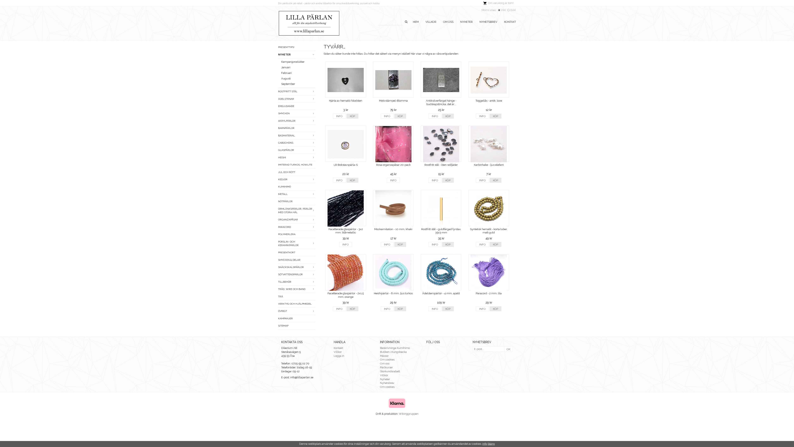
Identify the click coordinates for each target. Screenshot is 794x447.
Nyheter (466, 21)
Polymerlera (286, 234)
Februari (286, 72)
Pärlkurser (386, 367)
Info (339, 116)
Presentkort (286, 252)
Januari (285, 67)
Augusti (286, 78)
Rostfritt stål (287, 91)
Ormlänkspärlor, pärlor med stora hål (295, 210)
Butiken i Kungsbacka (393, 351)
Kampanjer (285, 318)
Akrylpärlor (286, 120)
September (288, 83)
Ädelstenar (286, 98)
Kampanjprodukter (293, 61)
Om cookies (387, 359)
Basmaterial (286, 135)
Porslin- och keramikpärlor (288, 243)
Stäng (491, 443)
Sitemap (283, 325)
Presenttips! (286, 47)
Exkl (513, 10)
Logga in (339, 355)
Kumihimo (284, 186)
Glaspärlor (286, 150)
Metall (283, 194)
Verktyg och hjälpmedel (295, 303)
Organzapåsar (288, 219)
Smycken (284, 113)
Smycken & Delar (289, 259)
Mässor (384, 355)
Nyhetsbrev (488, 21)
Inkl (503, 10)
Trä (280, 296)
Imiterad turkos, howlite (295, 164)
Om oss (448, 21)
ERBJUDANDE (286, 106)
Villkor (431, 21)
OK (508, 349)
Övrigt (282, 311)
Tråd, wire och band (291, 289)
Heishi (282, 157)
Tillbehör (284, 281)
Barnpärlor (286, 128)
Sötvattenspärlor (290, 274)
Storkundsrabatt (390, 371)
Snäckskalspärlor (291, 267)
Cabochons (285, 142)
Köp (352, 116)
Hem (416, 21)
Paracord (284, 227)
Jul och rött (286, 172)
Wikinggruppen (409, 413)
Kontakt (510, 21)
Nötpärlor (285, 201)
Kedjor (282, 179)
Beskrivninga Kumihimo (395, 348)
